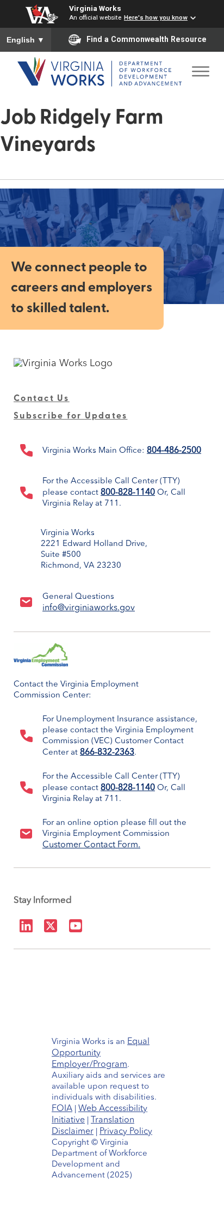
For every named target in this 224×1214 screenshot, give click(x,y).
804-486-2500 (174, 450)
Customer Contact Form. (91, 845)
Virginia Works (95, 8)
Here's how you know (156, 17)
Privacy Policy (125, 1131)
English (26, 39)
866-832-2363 (107, 752)
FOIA (62, 1108)
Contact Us (42, 398)
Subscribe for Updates (70, 416)
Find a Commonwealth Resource (146, 39)
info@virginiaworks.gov (88, 608)
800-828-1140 (128, 492)
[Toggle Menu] (200, 68)
